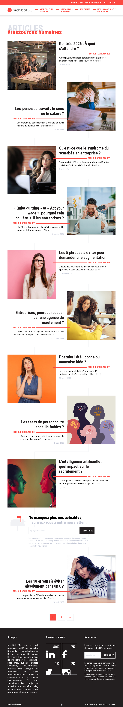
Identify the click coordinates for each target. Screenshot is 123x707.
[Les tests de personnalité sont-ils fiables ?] (91, 420)
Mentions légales (14, 704)
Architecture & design (46, 10)
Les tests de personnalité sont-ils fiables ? (42, 424)
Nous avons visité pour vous (106, 10)
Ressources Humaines (67, 10)
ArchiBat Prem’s (93, 2)
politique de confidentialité (72, 541)
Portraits (85, 9)
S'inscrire (88, 531)
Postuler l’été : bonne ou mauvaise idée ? (79, 359)
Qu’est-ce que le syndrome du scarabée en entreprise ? (84, 150)
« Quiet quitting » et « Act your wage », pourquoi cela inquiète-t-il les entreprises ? (39, 213)
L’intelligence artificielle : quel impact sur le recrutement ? (80, 466)
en (113, 2)
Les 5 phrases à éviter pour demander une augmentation (82, 255)
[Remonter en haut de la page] (62, 704)
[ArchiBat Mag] (20, 10)
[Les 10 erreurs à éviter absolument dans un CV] (91, 579)
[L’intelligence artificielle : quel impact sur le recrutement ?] (32, 483)
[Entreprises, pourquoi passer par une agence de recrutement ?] (91, 315)
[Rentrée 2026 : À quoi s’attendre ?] (32, 65)
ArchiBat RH (77, 2)
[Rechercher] (105, 3)
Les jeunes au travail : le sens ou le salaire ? (39, 111)
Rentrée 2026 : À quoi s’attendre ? (77, 46)
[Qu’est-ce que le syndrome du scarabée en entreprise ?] (32, 170)
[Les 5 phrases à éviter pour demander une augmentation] (32, 274)
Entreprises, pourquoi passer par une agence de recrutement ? (40, 317)
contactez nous (29, 692)
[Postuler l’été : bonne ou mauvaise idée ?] (32, 379)
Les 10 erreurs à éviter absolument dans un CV (44, 584)
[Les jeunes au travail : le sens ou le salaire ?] (91, 106)
